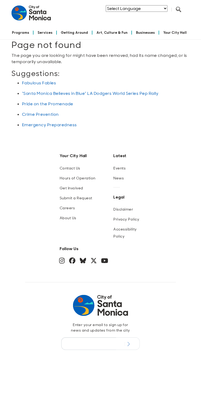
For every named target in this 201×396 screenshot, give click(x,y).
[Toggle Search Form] (178, 9)
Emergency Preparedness (49, 125)
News (118, 178)
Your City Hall (175, 32)
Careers (67, 208)
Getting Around (74, 32)
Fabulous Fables (39, 83)
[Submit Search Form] (132, 16)
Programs (20, 32)
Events (119, 168)
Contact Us (70, 168)
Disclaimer (123, 209)
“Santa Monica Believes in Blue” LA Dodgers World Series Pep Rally (90, 93)
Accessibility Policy (125, 233)
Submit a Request (76, 198)
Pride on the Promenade (47, 104)
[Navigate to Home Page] (31, 15)
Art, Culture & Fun (112, 32)
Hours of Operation (78, 178)
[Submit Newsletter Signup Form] (128, 343)
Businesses (145, 32)
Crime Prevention (40, 114)
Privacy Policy (126, 219)
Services (45, 32)
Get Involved (71, 188)
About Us (68, 218)
